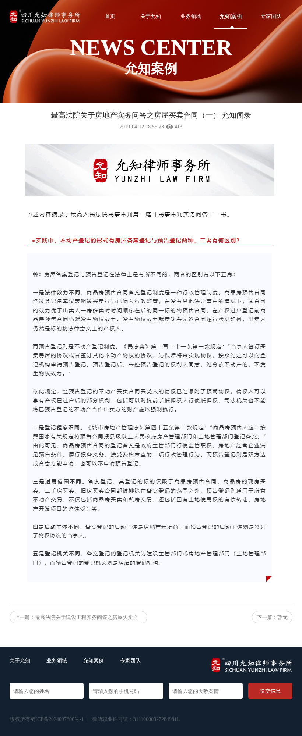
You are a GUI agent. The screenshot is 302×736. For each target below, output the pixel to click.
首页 (110, 16)
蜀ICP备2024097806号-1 (57, 719)
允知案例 (231, 16)
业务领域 (190, 16)
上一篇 (76, 619)
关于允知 (150, 16)
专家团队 (271, 16)
